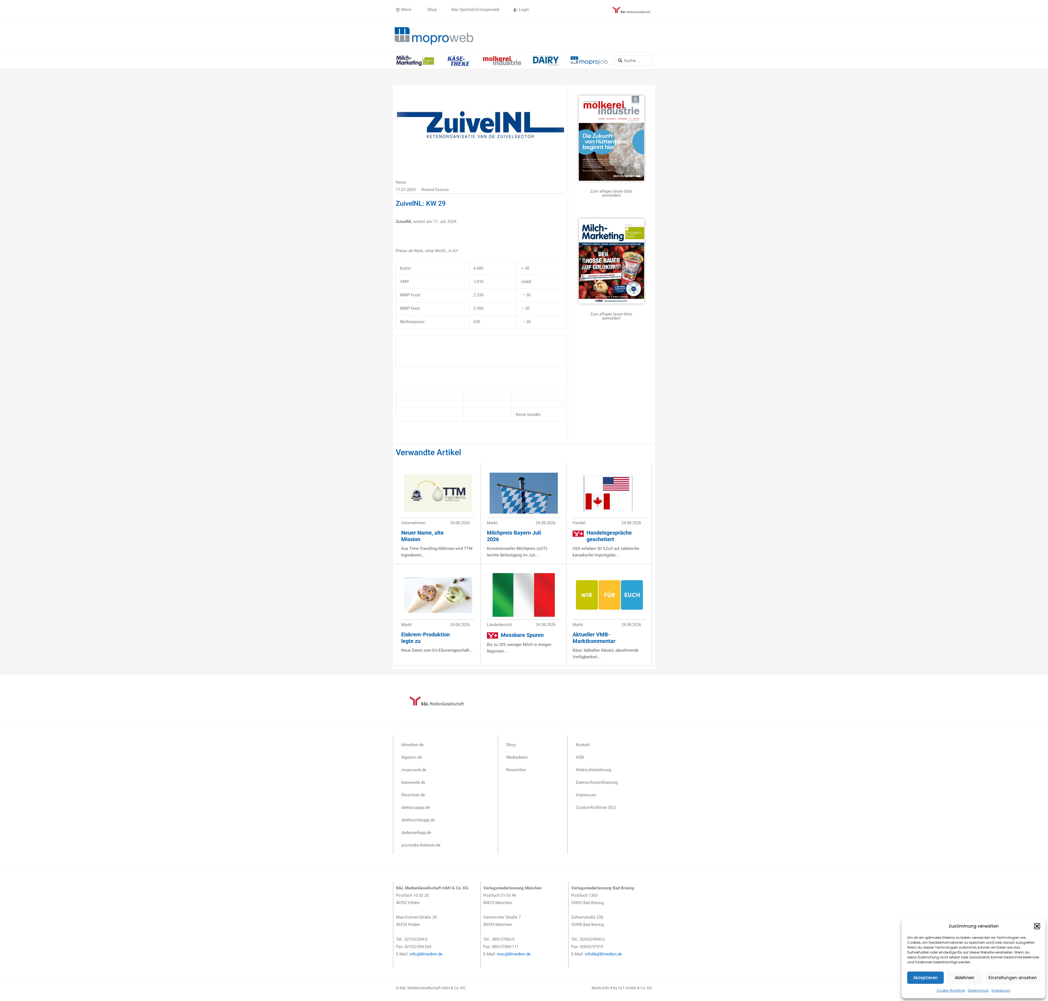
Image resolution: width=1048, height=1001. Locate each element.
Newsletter (516, 769)
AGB (580, 757)
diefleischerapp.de (418, 820)
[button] (1037, 926)
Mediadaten (517, 757)
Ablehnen (964, 978)
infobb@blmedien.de (603, 954)
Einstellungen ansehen (1013, 978)
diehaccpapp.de (415, 807)
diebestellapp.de (416, 832)
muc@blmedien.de (514, 954)
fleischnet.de (413, 795)
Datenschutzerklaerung (597, 782)
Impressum (1001, 990)
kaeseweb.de (413, 782)
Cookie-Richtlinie (951, 990)
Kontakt (583, 744)
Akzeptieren (925, 978)
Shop (511, 744)
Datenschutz (978, 990)
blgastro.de (411, 757)
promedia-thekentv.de (420, 845)
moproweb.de (413, 769)
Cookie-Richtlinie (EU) (596, 807)
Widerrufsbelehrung (593, 769)
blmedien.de (412, 744)
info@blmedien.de (426, 954)
